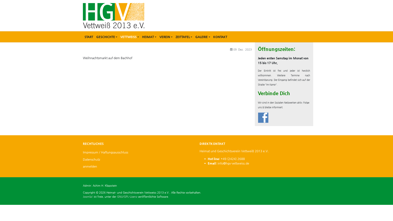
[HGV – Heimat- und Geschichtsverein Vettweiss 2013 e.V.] (113, 15)
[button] (107, 37)
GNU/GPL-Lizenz (127, 196)
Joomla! (88, 196)
